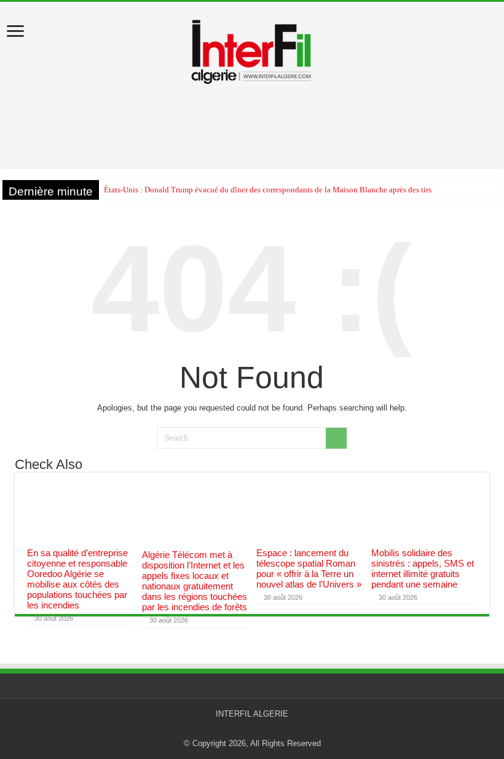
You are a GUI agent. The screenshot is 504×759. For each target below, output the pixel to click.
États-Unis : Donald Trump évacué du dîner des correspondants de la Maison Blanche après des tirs (267, 189)
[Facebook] (257, 729)
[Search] (336, 438)
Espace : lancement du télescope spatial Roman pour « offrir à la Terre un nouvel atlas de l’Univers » (308, 568)
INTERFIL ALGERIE (252, 713)
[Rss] (246, 729)
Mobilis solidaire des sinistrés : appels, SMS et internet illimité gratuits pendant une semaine (422, 568)
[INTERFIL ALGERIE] (251, 48)
